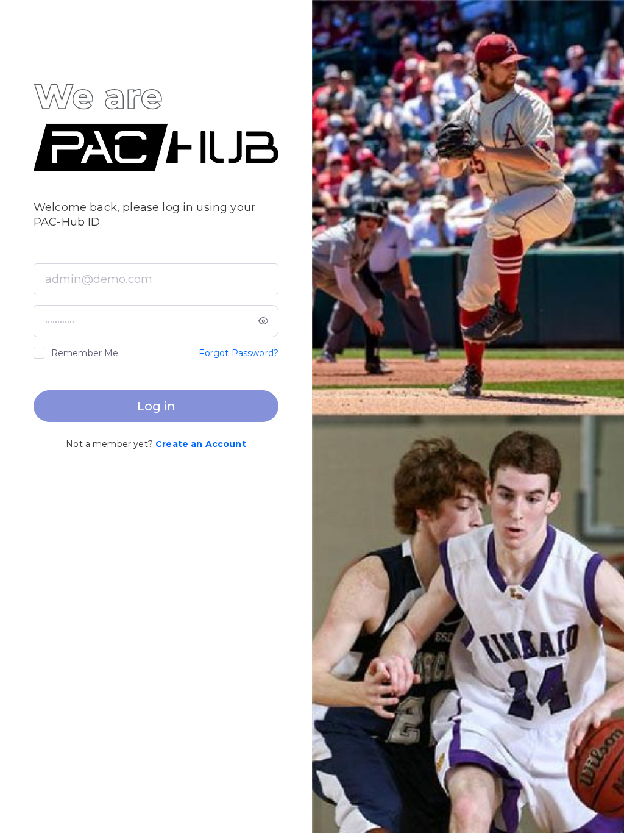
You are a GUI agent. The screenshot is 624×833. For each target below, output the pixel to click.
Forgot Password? (238, 353)
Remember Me (85, 353)
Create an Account (200, 443)
